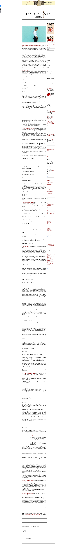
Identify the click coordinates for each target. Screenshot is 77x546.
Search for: (48, 47)
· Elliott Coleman (49, 221)
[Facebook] (1, 5)
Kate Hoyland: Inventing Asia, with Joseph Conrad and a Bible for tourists (51, 254)
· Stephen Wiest (49, 235)
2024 (47, 45)
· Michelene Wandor (49, 234)
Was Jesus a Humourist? (50, 88)
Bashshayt (48, 68)
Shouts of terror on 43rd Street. (51, 152)
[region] (38, 4)
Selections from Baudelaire (50, 72)
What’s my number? (49, 193)
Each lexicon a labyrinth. (50, 182)
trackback (38, 521)
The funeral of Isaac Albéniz (51, 203)
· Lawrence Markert (49, 227)
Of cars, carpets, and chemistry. (41, 541)
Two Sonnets (48, 70)
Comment (24, 531)
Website (24, 530)
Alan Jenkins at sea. (49, 180)
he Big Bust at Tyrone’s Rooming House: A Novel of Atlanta (32, 514)
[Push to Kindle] (1, 9)
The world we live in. (49, 178)
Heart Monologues (52, 111)
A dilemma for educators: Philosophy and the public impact (50, 242)
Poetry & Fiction (42, 519)
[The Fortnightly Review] (38, 17)
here (53, 170)
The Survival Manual (51, 139)
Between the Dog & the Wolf (50, 53)
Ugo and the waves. (49, 189)
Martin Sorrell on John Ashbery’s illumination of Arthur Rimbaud (50, 259)
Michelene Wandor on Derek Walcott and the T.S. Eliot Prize (50, 245)
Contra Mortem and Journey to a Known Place (51, 116)
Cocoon (48, 66)
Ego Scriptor (49, 87)
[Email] (1, 12)
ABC (47, 61)
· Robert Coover (49, 222)
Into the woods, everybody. (50, 213)
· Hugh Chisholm (49, 220)
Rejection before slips (50, 209)
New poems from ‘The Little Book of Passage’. (29, 541)
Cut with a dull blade (50, 210)
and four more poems (51, 61)
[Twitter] (1, 6)
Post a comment (32, 521)
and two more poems (51, 66)
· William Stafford (49, 230)
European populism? (49, 265)
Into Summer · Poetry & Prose (51, 44)
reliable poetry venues (50, 172)
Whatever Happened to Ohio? (38, 516)
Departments (48, 105)
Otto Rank (48, 206)
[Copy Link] (1, 11)
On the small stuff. (49, 184)
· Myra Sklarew (49, 228)
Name (25, 527)
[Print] (1, 8)
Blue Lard (48, 91)
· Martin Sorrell (49, 229)
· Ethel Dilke (48, 223)
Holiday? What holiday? (50, 191)
